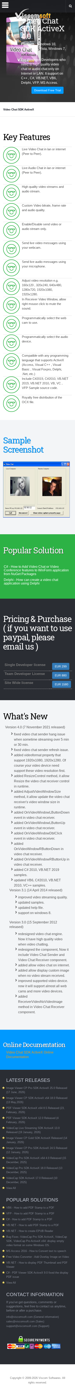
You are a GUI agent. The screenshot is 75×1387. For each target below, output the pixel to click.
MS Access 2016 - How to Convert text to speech (36, 1251)
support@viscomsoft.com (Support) (27, 1326)
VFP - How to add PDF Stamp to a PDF (30, 1213)
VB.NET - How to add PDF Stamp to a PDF (32, 1225)
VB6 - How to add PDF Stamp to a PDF (30, 1207)
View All (11, 1188)
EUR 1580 (61, 684)
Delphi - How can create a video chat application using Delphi (31, 581)
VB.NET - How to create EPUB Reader (29, 1231)
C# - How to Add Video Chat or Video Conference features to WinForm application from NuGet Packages (36, 570)
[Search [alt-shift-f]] (70, 6)
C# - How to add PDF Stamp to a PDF (29, 1219)
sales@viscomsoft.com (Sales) (25, 1321)
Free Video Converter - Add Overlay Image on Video (37, 1256)
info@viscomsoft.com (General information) (32, 1316)
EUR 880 (61, 675)
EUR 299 (61, 666)
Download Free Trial (47, 90)
